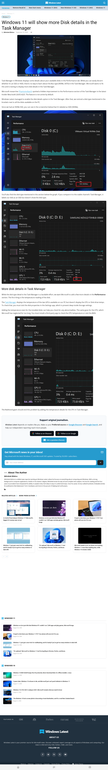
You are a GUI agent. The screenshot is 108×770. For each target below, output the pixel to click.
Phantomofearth (25, 91)
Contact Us (38, 764)
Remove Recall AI (19, 8)
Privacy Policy (66, 764)
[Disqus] (54, 589)
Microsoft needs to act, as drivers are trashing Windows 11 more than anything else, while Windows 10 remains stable (88, 547)
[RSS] (54, 754)
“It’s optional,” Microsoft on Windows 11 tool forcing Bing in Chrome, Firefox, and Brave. (39, 651)
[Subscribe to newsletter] (90, 767)
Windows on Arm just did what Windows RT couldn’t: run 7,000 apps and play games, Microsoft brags (54, 520)
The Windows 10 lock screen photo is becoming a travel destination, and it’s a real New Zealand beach (43, 698)
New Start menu (35, 8)
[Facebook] (42, 754)
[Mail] (48, 754)
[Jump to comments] (54, 767)
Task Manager (10, 302)
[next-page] (6, 556)
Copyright (47, 764)
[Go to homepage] (18, 767)
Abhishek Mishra (9, 32)
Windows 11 (6, 17)
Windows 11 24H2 (86, 8)
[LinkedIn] (6, 489)
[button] (104, 3)
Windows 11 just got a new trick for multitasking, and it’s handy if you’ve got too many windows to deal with (17, 547)
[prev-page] (3, 556)
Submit (100, 462)
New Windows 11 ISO (68, 8)
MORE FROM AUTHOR (27, 496)
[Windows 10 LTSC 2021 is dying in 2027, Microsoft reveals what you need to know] (7, 692)
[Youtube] (65, 754)
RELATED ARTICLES (8, 496)
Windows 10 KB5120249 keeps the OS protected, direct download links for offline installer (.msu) (42, 673)
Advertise (30, 764)
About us (23, 764)
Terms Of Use (56, 764)
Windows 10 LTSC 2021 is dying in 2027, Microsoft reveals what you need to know (37, 690)
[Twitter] (60, 754)
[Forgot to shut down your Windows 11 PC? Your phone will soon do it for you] (89, 508)
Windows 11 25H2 (50, 8)
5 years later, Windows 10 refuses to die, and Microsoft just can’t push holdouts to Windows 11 (41, 681)
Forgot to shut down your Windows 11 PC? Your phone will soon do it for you (36, 634)
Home (3, 13)
